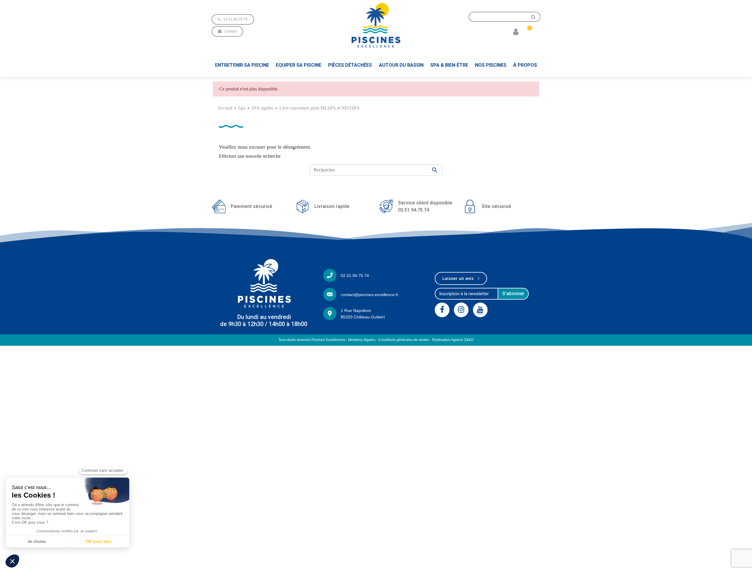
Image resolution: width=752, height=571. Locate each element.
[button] (233, 19)
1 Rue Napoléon (356, 310)
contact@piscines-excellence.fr (369, 294)
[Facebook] (442, 310)
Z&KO (469, 340)
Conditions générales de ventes (403, 340)
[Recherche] (533, 16)
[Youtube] (480, 310)
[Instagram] (461, 310)
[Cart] (527, 31)
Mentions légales (361, 340)
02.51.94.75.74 (355, 275)
